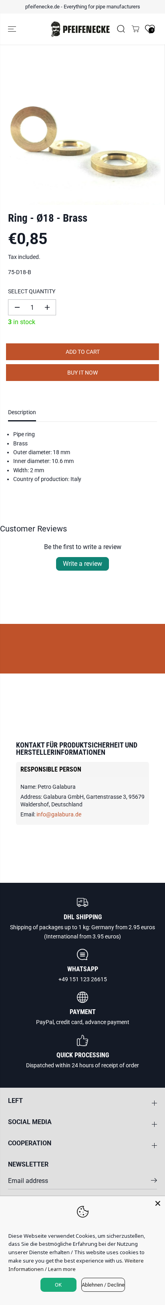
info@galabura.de (58, 814)
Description (22, 412)
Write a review (82, 563)
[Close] (158, 1203)
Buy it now (82, 372)
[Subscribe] (154, 1182)
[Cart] (135, 29)
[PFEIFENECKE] (80, 29)
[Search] (121, 29)
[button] (13, 29)
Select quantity (31, 291)
